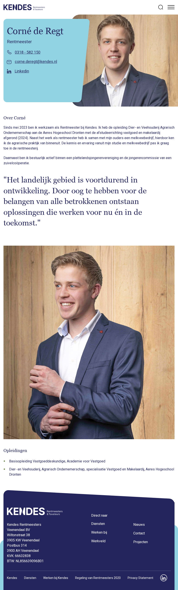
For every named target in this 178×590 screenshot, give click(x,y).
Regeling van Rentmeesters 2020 (98, 578)
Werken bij (99, 532)
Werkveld (98, 541)
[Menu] (171, 7)
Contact (139, 533)
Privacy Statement (140, 578)
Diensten (98, 524)
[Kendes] (24, 7)
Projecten (140, 542)
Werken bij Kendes (55, 578)
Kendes (12, 578)
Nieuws (139, 525)
